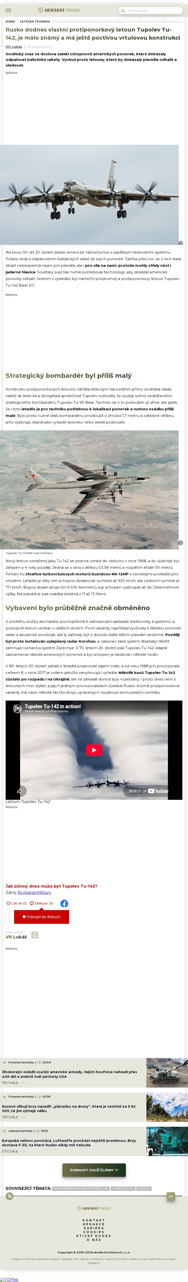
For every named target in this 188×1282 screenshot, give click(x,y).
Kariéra (94, 1228)
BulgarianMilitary (34, 892)
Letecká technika (35, 21)
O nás (94, 1240)
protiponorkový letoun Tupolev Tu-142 (81, 1188)
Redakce (94, 1224)
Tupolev (144, 1188)
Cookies (94, 1232)
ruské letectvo (123, 1188)
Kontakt (94, 1220)
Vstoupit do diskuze (42, 917)
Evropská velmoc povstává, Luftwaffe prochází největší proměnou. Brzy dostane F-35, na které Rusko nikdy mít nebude (69, 1142)
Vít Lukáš (14, 47)
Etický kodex (94, 1236)
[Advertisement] (94, 108)
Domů (10, 21)
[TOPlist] (9, 1279)
